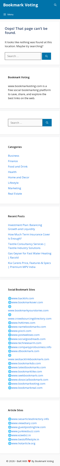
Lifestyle (13, 183)
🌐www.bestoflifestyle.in (23, 439)
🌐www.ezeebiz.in (19, 435)
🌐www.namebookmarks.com (27, 326)
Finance (13, 161)
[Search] (46, 56)
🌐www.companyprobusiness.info (29, 347)
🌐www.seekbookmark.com (25, 375)
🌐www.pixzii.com (19, 331)
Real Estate (15, 193)
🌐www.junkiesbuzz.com (24, 431)
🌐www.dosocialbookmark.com (28, 379)
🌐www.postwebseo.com (24, 335)
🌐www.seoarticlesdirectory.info (28, 419)
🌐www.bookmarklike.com (25, 371)
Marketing (14, 188)
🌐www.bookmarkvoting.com (26, 383)
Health (12, 172)
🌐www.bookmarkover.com (25, 302)
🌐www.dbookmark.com (23, 351)
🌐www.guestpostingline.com (27, 427)
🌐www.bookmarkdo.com (24, 363)
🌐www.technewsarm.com (24, 343)
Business (13, 155)
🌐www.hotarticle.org (21, 443)
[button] (55, 5)
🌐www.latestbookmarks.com (27, 367)
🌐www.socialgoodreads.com (26, 339)
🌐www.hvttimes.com (21, 322)
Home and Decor (18, 177)
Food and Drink (18, 166)
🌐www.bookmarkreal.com (25, 388)
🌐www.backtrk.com (21, 298)
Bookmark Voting (20, 4)
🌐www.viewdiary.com (22, 423)
